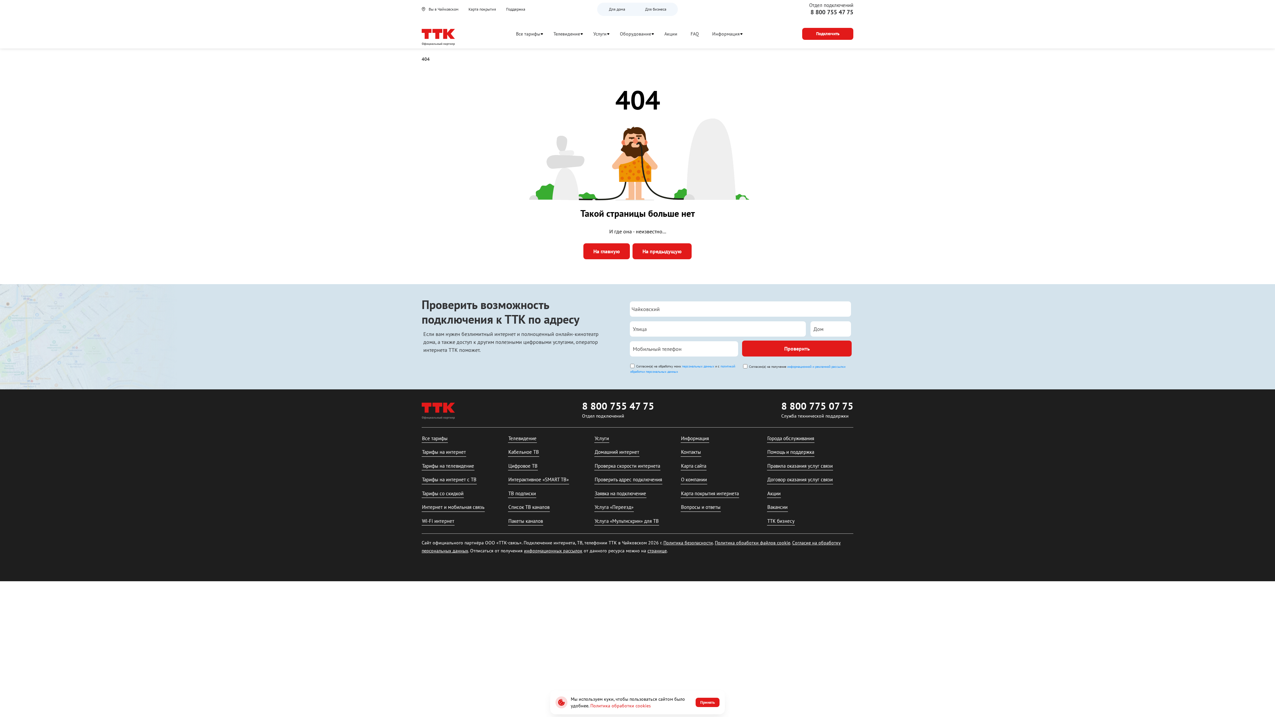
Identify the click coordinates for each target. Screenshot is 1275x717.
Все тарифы (528, 34)
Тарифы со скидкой (443, 493)
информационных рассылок (553, 551)
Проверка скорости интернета (627, 466)
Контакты (691, 452)
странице (657, 551)
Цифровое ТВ (523, 466)
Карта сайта (693, 466)
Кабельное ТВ (523, 452)
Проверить (797, 348)
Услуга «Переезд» (614, 507)
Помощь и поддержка (790, 452)
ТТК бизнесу (781, 521)
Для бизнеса (655, 9)
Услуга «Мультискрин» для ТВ (627, 521)
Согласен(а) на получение (797, 366)
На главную (606, 251)
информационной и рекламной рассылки (816, 366)
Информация (726, 34)
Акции (670, 34)
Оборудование (635, 34)
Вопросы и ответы (701, 507)
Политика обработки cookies (620, 706)
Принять (707, 702)
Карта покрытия (482, 9)
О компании (694, 479)
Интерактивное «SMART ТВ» (538, 479)
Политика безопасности (688, 543)
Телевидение (566, 34)
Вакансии (777, 507)
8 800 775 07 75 (817, 405)
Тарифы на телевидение (448, 466)
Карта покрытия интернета (710, 493)
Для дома (617, 9)
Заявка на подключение (620, 493)
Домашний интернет (617, 452)
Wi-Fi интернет (438, 521)
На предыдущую (662, 251)
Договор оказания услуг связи (800, 479)
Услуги (600, 34)
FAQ (695, 34)
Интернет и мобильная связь (453, 507)
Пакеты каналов (525, 521)
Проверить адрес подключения (628, 479)
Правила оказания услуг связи (800, 466)
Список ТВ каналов (529, 507)
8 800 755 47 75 (831, 12)
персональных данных (698, 366)
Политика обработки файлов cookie (752, 543)
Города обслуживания (790, 438)
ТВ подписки (522, 493)
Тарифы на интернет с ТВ (449, 479)
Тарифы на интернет (444, 452)
